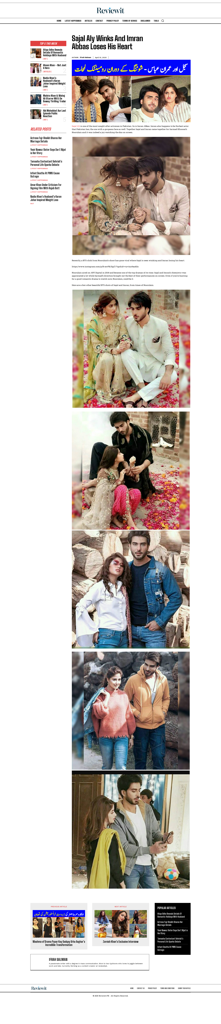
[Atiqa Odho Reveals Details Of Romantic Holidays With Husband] (35, 53)
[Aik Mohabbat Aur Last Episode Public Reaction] (35, 114)
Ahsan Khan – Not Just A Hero (54, 67)
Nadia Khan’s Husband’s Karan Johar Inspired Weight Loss (54, 82)
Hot (45, 59)
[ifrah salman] (41, 962)
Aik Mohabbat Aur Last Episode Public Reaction (54, 113)
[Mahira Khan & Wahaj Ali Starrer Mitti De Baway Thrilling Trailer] (35, 99)
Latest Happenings (39, 145)
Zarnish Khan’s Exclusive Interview (120, 941)
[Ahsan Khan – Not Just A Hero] (35, 68)
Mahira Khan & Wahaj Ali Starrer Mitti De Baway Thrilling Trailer (54, 98)
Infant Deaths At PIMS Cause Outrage (45, 174)
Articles (47, 72)
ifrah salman (85, 57)
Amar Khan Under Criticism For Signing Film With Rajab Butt (45, 186)
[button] (162, 20)
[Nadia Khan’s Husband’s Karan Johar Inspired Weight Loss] (35, 81)
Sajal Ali (76, 126)
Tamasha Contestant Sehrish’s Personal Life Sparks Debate (46, 163)
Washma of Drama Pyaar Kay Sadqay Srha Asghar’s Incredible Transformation (59, 943)
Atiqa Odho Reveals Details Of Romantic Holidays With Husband (54, 52)
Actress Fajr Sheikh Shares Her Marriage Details (46, 139)
